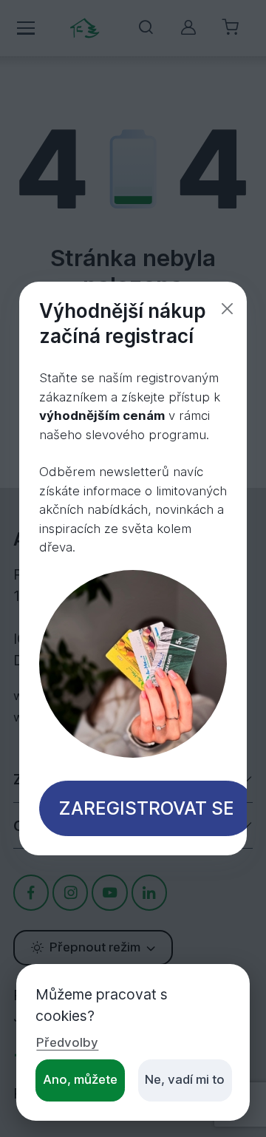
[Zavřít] (227, 308)
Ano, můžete (80, 1079)
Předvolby (67, 1042)
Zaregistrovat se (146, 808)
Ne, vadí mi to (185, 1079)
